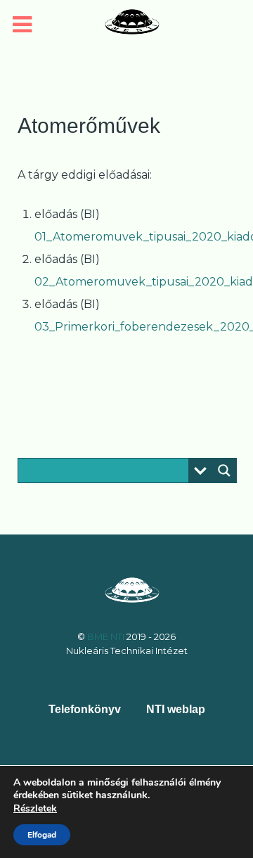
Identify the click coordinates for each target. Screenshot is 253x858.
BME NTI (106, 636)
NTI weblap (175, 709)
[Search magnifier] (224, 470)
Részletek (35, 808)
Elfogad (41, 834)
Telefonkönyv (84, 709)
